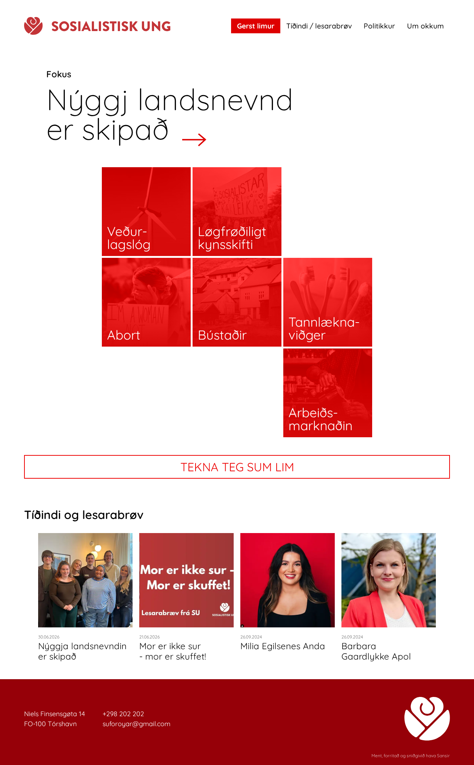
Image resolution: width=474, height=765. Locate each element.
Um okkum (425, 25)
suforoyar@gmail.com (136, 723)
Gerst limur (255, 25)
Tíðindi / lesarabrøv (319, 25)
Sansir (443, 755)
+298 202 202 (123, 714)
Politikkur (379, 25)
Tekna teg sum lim (237, 466)
